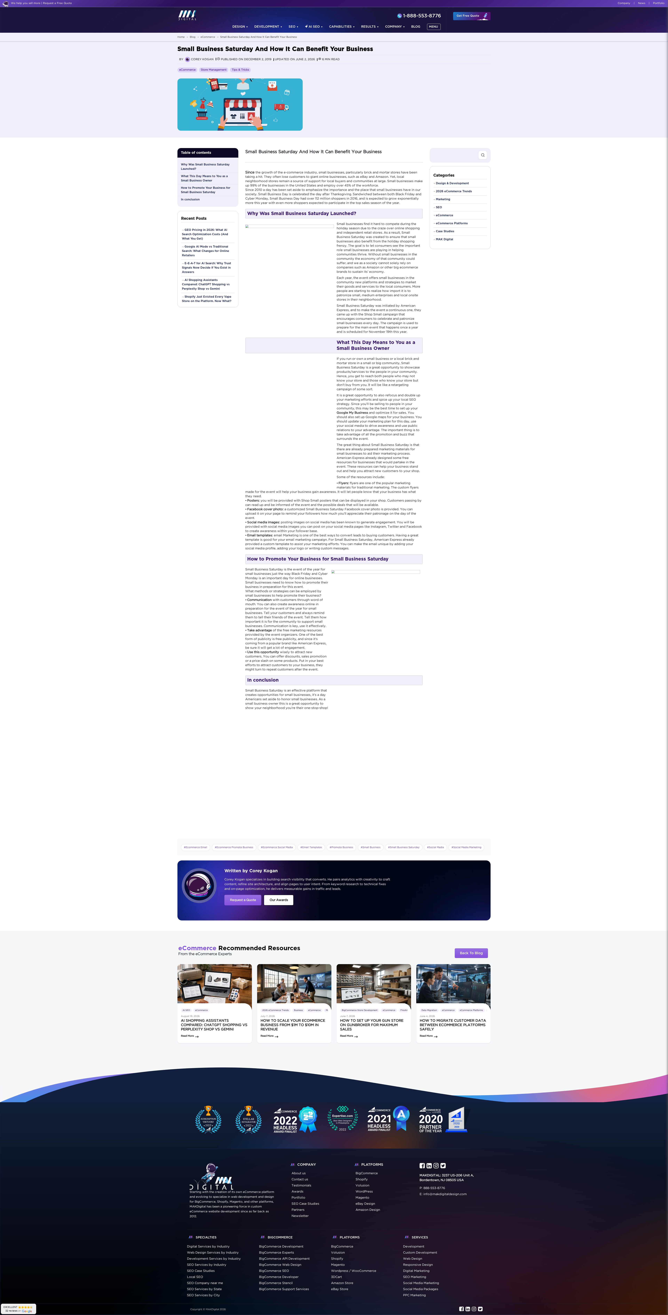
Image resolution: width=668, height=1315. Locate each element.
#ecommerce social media (277, 847)
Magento (338, 1265)
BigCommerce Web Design (280, 1265)
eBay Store (339, 1289)
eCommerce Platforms (452, 223)
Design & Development (452, 183)
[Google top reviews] (342, 1119)
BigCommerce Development (281, 1246)
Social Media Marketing (421, 1283)
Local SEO (195, 1277)
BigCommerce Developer (279, 1277)
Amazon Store (342, 1283)
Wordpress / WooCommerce (353, 1271)
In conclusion (190, 199)
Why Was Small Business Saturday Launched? (205, 166)
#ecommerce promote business (234, 847)
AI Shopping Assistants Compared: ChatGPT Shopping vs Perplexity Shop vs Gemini (206, 284)
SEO (292, 26)
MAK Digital (444, 239)
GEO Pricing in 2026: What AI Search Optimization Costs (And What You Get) (205, 234)
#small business (370, 847)
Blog (415, 26)
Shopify (337, 1258)
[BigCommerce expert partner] (207, 1119)
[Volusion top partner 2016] (445, 1123)
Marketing (443, 199)
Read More (187, 1036)
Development (266, 26)
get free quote (468, 15)
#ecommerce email (195, 847)
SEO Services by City (203, 1295)
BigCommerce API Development (284, 1258)
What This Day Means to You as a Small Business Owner (204, 178)
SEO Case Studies (201, 1271)
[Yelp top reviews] (388, 1123)
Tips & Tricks (240, 70)
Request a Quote (243, 900)
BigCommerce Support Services (284, 1289)
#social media (435, 847)
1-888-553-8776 (422, 16)
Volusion (338, 1252)
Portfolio (659, 3)
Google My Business (352, 412)
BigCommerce (342, 1246)
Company (624, 3)
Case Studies (445, 231)
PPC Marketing (414, 1295)
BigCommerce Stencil (276, 1283)
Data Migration (429, 1010)
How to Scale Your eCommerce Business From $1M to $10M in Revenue (293, 1025)
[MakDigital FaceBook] (422, 1166)
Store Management (213, 70)
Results (368, 26)
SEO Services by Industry (206, 1265)
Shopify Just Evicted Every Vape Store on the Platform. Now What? (206, 299)
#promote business (341, 847)
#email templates (311, 847)
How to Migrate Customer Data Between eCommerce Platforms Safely (453, 1025)
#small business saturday (403, 847)
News (641, 3)
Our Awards (279, 900)
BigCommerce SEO (274, 1271)
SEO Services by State (204, 1289)
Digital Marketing (416, 1271)
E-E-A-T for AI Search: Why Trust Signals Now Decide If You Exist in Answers (206, 267)
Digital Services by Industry (208, 1246)
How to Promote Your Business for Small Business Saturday (205, 190)
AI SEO (314, 26)
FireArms (405, 1010)
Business (298, 1010)
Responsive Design (418, 1265)
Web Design (412, 1258)
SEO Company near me (205, 1283)
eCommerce (187, 70)
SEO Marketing (414, 1277)
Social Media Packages (420, 1289)
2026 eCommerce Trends (454, 191)
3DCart (336, 1277)
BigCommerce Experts (276, 1252)
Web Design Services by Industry (213, 1252)
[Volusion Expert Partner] (248, 1119)
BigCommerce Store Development (359, 1010)
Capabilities (340, 26)
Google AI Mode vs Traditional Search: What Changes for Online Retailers (205, 251)
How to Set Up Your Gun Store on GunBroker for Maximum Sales (371, 1025)
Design (238, 26)
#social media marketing (466, 847)
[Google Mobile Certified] (295, 1123)
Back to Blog (471, 953)
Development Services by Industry (214, 1258)
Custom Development (420, 1252)
